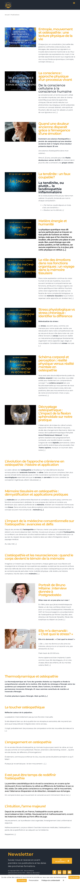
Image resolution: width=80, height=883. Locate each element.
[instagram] (64, 872)
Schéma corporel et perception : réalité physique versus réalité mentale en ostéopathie (18, 365)
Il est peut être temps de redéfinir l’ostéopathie (30, 776)
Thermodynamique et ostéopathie (31, 676)
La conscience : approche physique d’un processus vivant (18, 81)
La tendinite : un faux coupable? (18, 182)
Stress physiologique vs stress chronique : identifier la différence (18, 317)
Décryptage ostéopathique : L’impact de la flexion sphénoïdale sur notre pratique (18, 415)
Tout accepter (74, 877)
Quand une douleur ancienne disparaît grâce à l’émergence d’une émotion (18, 132)
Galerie (23, 37)
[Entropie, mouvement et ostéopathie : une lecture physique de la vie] (20, 37)
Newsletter (20, 854)
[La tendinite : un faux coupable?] (20, 182)
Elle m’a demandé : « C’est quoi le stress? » (18, 639)
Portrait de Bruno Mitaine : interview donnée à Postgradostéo (18, 593)
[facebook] (54, 872)
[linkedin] (59, 872)
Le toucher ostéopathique (25, 707)
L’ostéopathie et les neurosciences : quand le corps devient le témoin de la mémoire (39, 557)
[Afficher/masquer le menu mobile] (74, 3)
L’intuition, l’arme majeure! (25, 806)
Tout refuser (22, 880)
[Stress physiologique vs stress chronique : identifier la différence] (20, 317)
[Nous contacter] (69, 872)
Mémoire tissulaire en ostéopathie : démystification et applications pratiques (36, 492)
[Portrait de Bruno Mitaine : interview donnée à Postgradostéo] (20, 593)
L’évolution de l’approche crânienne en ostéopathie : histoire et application (34, 463)
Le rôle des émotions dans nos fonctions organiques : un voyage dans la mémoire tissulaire (18, 268)
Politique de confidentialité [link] (51, 880)
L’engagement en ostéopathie (28, 742)
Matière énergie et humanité (18, 229)
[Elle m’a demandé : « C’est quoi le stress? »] (20, 639)
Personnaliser (34, 880)
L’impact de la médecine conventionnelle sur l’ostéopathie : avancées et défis (39, 522)
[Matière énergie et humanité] (20, 229)
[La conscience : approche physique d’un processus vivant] (20, 81)
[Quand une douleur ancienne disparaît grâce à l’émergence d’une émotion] (20, 132)
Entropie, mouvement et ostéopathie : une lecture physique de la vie (18, 37)
